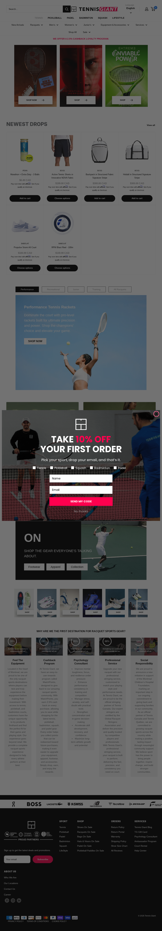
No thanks (81, 511)
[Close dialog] (156, 413)
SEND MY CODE (81, 501)
